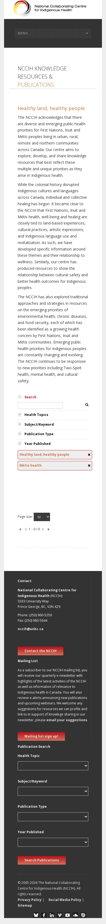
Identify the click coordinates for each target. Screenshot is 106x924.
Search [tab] (30, 397)
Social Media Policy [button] (64, 899)
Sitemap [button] (25, 905)
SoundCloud (75, 915)
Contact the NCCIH (40, 651)
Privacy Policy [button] (30, 899)
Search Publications (41, 860)
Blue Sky (36, 915)
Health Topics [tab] (36, 414)
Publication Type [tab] (39, 434)
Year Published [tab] (37, 443)
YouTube (67, 915)
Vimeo (60, 915)
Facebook (44, 915)
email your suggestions (66, 720)
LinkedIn (52, 915)
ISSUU (83, 915)
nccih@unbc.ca (30, 629)
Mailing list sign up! (41, 736)
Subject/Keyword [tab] (39, 424)
